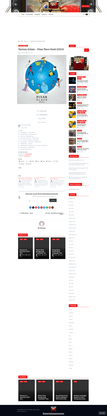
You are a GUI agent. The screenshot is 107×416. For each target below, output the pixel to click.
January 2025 (72, 260)
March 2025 (71, 254)
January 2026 (72, 221)
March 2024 (71, 293)
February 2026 (72, 218)
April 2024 (71, 290)
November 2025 (72, 228)
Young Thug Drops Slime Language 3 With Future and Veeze (57, 252)
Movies (84, 111)
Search (72, 46)
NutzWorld (37, 14)
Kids (70, 335)
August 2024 (71, 277)
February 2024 (72, 296)
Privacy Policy (29, 14)
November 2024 (72, 267)
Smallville (71, 362)
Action (70, 309)
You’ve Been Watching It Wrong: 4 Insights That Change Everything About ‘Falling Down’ (82, 142)
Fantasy (70, 326)
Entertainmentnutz (53, 10)
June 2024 (71, 283)
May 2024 (71, 286)
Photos (70, 352)
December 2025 (72, 224)
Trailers (70, 368)
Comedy (70, 319)
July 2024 (71, 280)
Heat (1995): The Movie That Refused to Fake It (82, 81)
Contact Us (44, 14)
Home (23, 14)
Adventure (71, 312)
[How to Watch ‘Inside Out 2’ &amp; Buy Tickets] (42, 182)
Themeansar (23, 411)
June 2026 (71, 205)
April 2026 (71, 211)
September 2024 (72, 273)
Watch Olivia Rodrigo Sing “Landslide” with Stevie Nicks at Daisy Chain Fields (78, 164)
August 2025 (71, 237)
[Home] (19, 14)
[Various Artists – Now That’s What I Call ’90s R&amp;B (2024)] (58, 182)
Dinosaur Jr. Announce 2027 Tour (25, 251)
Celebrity (71, 316)
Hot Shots (71, 329)
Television (71, 365)
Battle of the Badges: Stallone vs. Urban (82, 97)
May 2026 (71, 208)
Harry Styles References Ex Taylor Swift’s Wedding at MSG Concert (78, 178)
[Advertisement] (53, 27)
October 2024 (72, 270)
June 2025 (71, 244)
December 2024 (72, 264)
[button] (89, 14)
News (25, 239)
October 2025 (72, 231)
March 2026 (71, 215)
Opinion (79, 78)
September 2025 (72, 234)
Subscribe (51, 14)
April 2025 (71, 251)
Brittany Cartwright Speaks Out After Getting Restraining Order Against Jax (77, 173)
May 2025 (71, 247)
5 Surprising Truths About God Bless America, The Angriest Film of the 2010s (82, 126)
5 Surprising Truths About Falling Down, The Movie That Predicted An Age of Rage (83, 134)
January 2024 (72, 300)
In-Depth (79, 77)
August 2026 (71, 198)
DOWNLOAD (29, 154)
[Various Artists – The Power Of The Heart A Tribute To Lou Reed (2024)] (26, 182)
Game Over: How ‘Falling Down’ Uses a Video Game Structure (83, 150)
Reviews (70, 355)
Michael (23, 52)
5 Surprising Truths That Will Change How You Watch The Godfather (83, 106)
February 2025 (72, 257)
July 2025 (71, 241)
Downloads (21, 45)
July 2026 (71, 201)
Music (26, 45)
